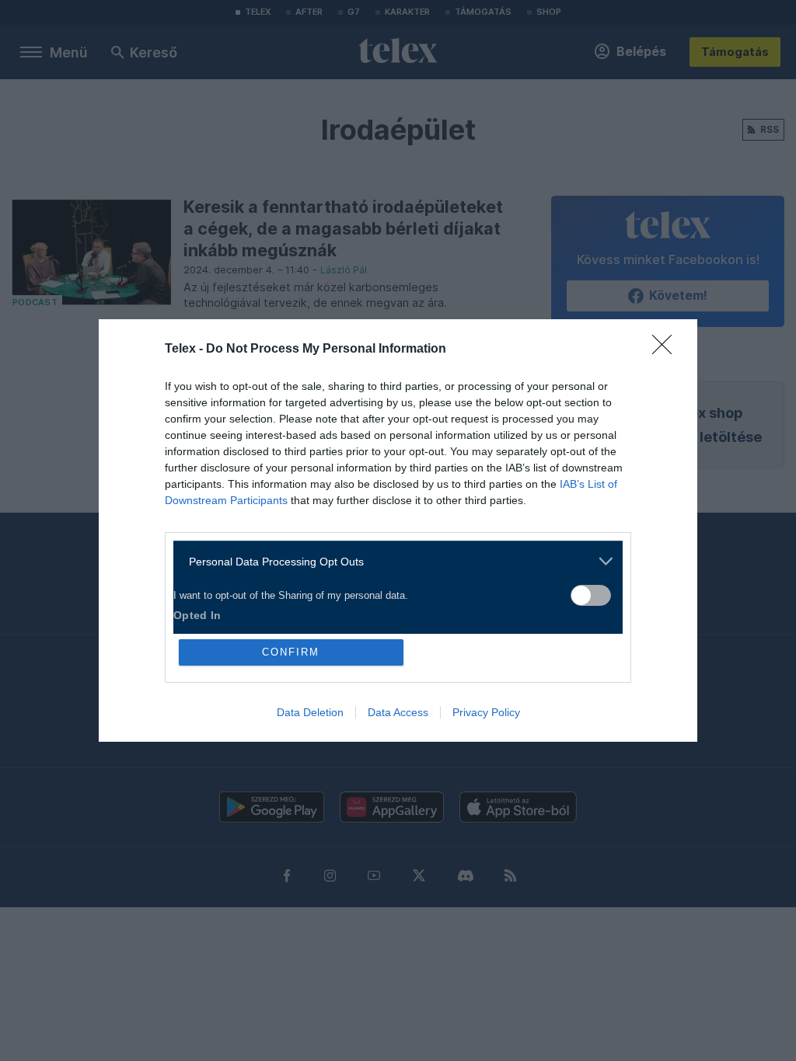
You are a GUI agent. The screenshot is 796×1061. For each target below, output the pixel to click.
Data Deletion (310, 712)
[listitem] (392, 561)
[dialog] (398, 530)
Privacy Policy (486, 712)
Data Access (398, 712)
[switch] (591, 595)
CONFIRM (290, 652)
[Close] (667, 349)
